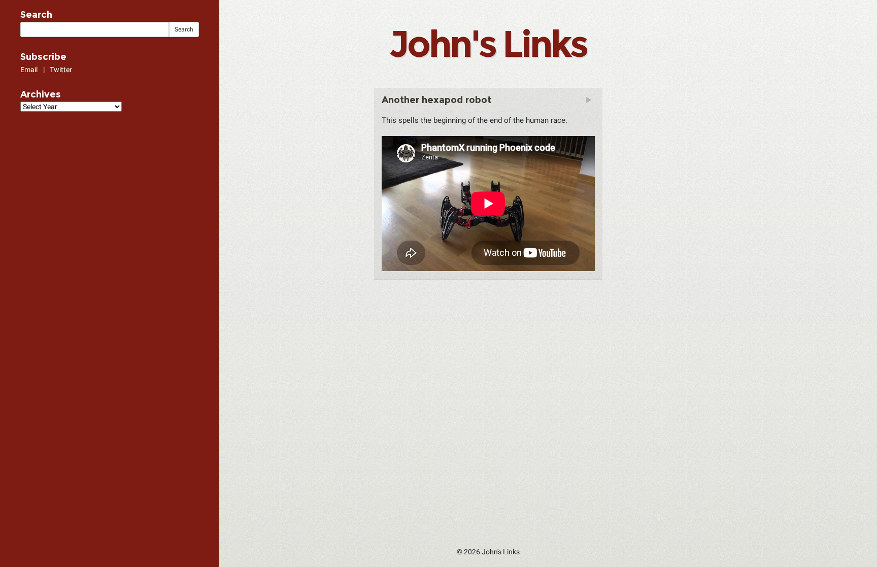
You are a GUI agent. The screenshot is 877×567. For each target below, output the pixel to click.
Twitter (61, 69)
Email (29, 69)
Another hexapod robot (436, 100)
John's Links (487, 43)
